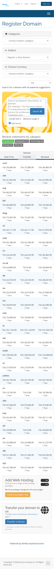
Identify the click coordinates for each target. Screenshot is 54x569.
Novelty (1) (7, 145)
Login (26, 4)
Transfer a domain (16, 521)
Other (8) (18, 145)
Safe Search (16, 123)
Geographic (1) (22, 141)
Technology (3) (36, 141)
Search (36, 111)
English (18, 4)
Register (34, 4)
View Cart (46, 4)
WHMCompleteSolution (33, 543)
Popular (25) (8, 141)
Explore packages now (17, 494)
